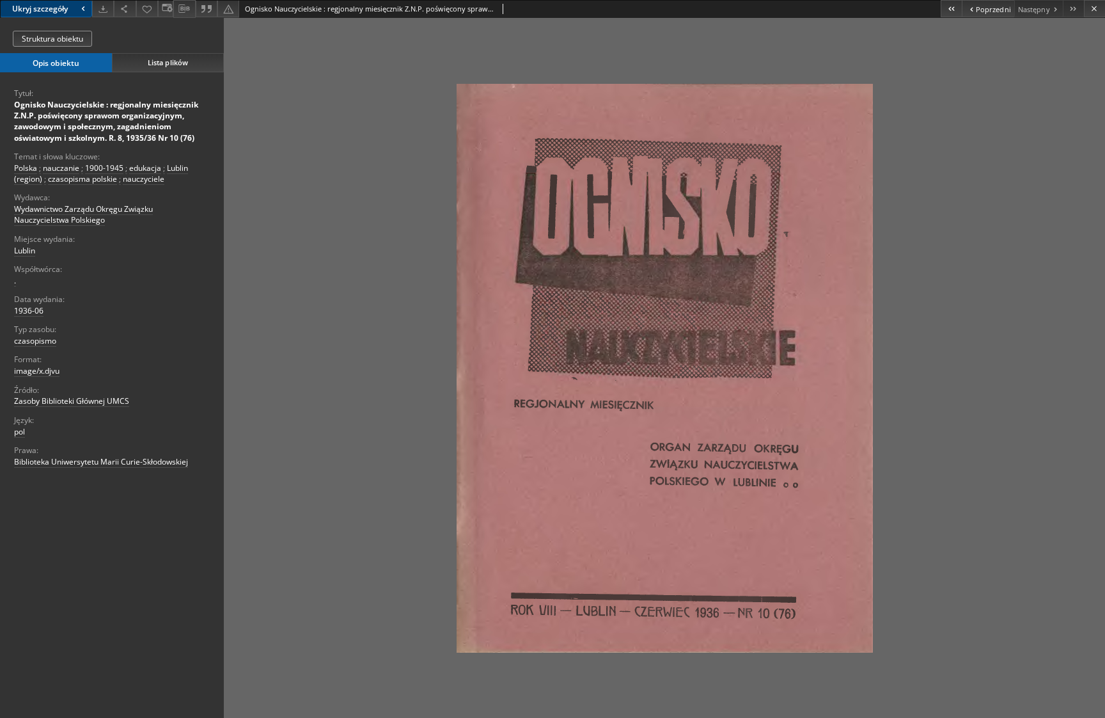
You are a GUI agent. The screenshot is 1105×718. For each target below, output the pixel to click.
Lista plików (168, 62)
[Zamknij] (1094, 8)
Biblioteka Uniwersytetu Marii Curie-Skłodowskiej (101, 461)
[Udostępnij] (125, 8)
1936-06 (28, 310)
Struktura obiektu (52, 38)
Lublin (24, 250)
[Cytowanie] (206, 8)
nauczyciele (143, 178)
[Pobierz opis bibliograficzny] (184, 9)
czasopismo (35, 340)
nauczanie (61, 168)
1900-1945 (104, 168)
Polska (25, 168)
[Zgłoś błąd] (228, 8)
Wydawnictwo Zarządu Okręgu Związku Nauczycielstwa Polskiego (83, 214)
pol (19, 431)
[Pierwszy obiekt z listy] (951, 8)
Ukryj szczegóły (40, 8)
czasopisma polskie (82, 178)
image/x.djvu (36, 370)
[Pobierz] (103, 8)
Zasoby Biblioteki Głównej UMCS (71, 400)
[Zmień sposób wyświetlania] (165, 8)
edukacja (145, 168)
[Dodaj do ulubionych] (147, 8)
